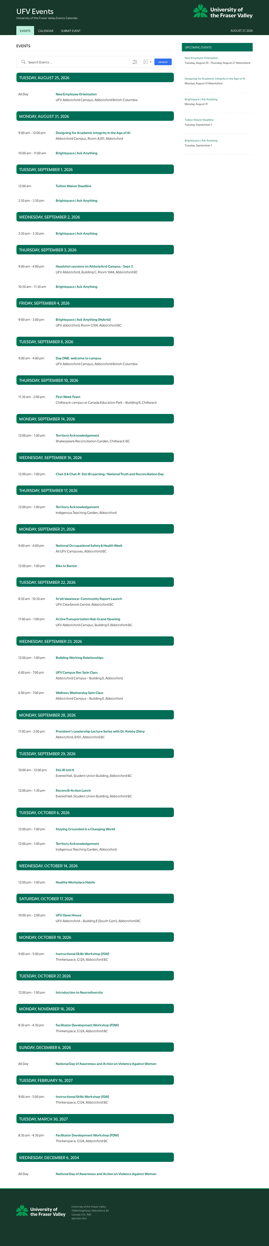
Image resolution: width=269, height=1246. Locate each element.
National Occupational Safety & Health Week (89, 545)
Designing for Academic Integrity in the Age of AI (93, 132)
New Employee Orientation (76, 93)
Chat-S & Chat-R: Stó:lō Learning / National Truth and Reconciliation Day (110, 473)
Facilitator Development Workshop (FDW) (87, 1024)
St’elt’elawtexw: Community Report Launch (89, 598)
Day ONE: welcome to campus (78, 357)
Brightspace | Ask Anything (76, 152)
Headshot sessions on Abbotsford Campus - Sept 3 (94, 266)
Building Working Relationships (80, 657)
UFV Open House (68, 914)
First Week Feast (68, 396)
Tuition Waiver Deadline (73, 185)
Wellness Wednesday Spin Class (79, 692)
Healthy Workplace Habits (75, 882)
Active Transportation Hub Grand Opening (88, 618)
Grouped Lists (145, 62)
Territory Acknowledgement (77, 435)
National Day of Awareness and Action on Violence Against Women (106, 1063)
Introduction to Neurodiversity (79, 992)
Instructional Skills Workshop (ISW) (82, 953)
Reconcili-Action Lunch (73, 790)
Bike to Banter (66, 565)
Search (163, 61)
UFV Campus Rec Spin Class (77, 672)
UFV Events (35, 10)
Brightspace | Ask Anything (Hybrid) (83, 319)
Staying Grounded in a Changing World (85, 828)
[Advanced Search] (134, 62)
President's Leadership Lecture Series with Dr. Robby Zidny (100, 731)
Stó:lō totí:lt (65, 769)
